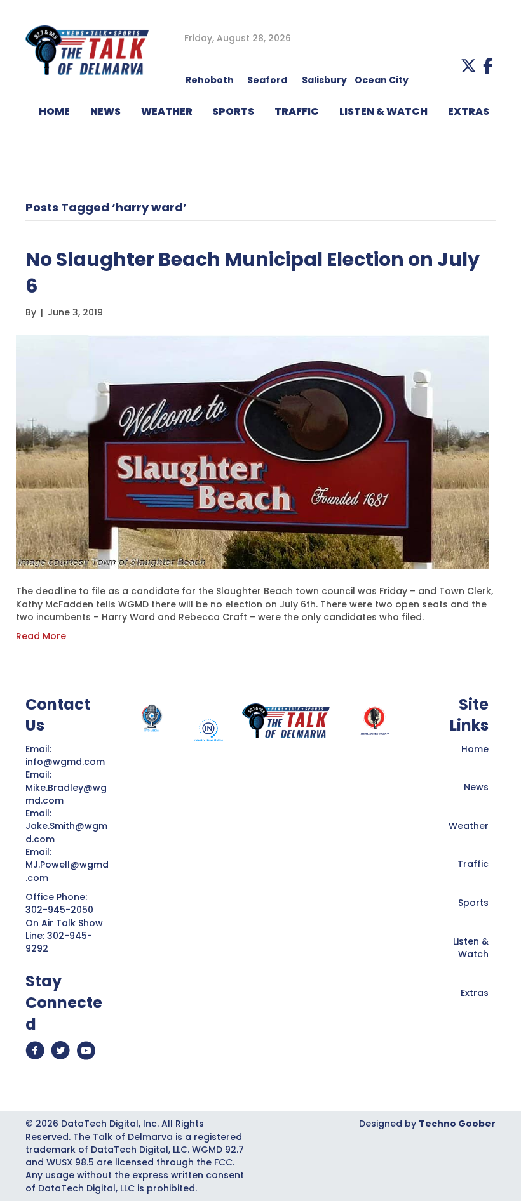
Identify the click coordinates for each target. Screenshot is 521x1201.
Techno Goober (457, 1123)
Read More (41, 636)
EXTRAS (468, 111)
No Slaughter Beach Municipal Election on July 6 (252, 273)
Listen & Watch (471, 947)
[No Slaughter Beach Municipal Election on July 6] (252, 451)
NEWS (105, 111)
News (476, 787)
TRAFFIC (296, 111)
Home (475, 749)
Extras (475, 992)
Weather (469, 825)
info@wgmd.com (66, 761)
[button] (469, 66)
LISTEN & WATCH (383, 111)
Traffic (473, 864)
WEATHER (167, 111)
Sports (233, 111)
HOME (54, 111)
